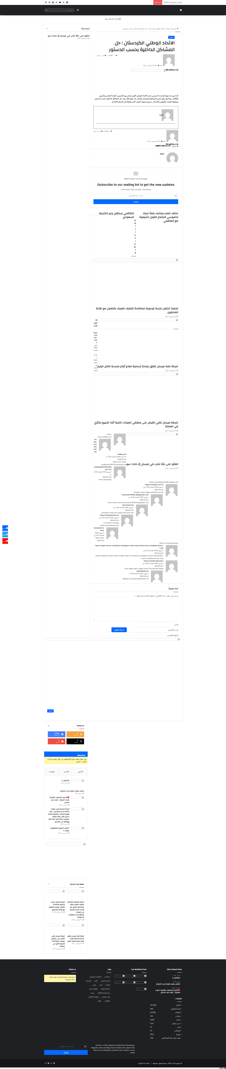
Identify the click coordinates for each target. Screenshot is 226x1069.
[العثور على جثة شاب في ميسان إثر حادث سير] (131, 984)
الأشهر (80, 771)
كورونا (178, 1034)
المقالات (177, 1012)
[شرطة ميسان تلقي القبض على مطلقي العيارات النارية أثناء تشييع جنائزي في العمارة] (56, 929)
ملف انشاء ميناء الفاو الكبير (171, 1038)
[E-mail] (174, 127)
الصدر (96, 981)
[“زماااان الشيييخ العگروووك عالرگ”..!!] (77, 831)
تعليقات (51, 771)
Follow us (72, 969)
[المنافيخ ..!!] (77, 783)
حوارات (177, 1016)
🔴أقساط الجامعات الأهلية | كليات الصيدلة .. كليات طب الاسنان (59, 800)
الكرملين (88, 981)
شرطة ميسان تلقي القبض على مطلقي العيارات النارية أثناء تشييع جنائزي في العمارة (58, 941)
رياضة (178, 1020)
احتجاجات (107, 977)
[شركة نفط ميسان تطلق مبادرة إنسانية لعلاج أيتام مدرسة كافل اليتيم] (75, 929)
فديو (179, 1027)
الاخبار (171, 37)
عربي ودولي (176, 1023)
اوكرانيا (108, 985)
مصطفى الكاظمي (93, 997)
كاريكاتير (177, 1031)
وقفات (99, 1001)
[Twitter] (5, 534)
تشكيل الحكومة (105, 989)
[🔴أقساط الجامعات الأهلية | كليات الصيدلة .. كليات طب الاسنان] (77, 800)
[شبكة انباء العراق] (175, 10)
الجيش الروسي (105, 981)
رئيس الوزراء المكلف (104, 993)
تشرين (94, 985)
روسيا (92, 993)
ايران (100, 985)
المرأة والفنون (175, 1009)
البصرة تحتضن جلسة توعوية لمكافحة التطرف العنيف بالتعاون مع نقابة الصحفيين (57, 906)
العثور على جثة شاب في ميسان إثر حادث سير (68, 36)
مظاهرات (107, 1001)
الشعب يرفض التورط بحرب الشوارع (72, 791)
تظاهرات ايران (93, 989)
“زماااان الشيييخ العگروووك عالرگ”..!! (59, 829)
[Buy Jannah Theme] (113, 19)
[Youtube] (5, 541)
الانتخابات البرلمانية (95, 977)
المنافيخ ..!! (65, 780)
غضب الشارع (106, 997)
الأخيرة (66, 771)
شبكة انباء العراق (143, 1063)
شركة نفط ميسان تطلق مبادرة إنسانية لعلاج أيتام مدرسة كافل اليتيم (75, 939)
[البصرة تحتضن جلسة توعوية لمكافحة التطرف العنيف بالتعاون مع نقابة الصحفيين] (56, 895)
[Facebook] (5, 528)
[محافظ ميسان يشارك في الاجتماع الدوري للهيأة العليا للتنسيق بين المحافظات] (120, 984)
